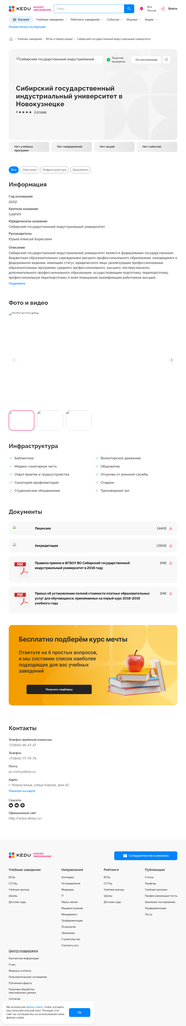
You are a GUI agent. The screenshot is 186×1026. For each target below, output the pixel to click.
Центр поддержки (23, 951)
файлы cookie (34, 1007)
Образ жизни (69, 902)
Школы (13, 895)
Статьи (149, 877)
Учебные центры (19, 889)
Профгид (150, 883)
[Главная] (11, 39)
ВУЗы (12, 877)
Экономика (68, 933)
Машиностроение (72, 908)
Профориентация (71, 920)
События (113, 19)
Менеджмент (69, 914)
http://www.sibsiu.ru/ (25, 818)
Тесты (148, 914)
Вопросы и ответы (20, 970)
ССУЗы (13, 883)
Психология (68, 926)
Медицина (67, 889)
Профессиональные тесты (161, 895)
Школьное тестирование (160, 902)
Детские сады (17, 902)
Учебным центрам (156, 889)
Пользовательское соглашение (28, 977)
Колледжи (67, 877)
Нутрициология (70, 883)
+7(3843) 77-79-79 (22, 758)
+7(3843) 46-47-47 (22, 745)
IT (62, 895)
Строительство (70, 939)
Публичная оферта (20, 983)
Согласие (14, 998)
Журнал (132, 19)
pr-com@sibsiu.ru (22, 772)
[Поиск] (129, 8)
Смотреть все (69, 945)
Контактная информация (24, 958)
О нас (12, 964)
